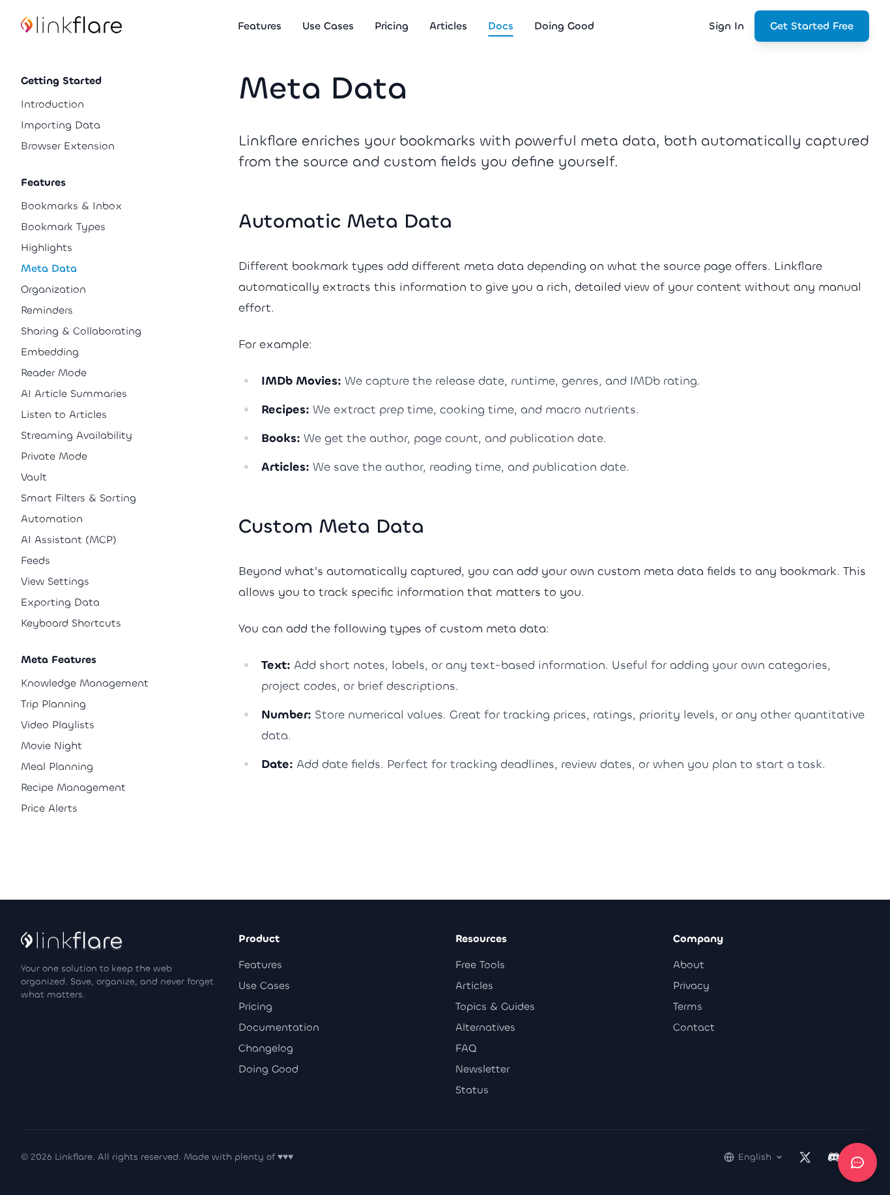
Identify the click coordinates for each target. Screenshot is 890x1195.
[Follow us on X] (805, 1157)
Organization (53, 289)
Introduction (52, 104)
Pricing (255, 1006)
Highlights (46, 247)
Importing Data (60, 125)
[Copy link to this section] (465, 223)
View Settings (55, 581)
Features (260, 964)
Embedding (50, 352)
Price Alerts (49, 808)
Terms (687, 1006)
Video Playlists (57, 724)
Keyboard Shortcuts (71, 623)
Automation (52, 518)
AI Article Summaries (74, 393)
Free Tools (480, 964)
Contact (694, 1027)
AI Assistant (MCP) (69, 539)
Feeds (35, 560)
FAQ (466, 1048)
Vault (34, 477)
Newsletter (482, 1069)
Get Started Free (812, 26)
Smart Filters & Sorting (78, 498)
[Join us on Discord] (833, 1157)
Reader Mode (54, 372)
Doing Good (268, 1069)
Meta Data (49, 268)
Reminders (47, 310)
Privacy (691, 985)
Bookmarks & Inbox (71, 206)
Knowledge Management (85, 683)
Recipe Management (73, 787)
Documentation (278, 1027)
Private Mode (54, 456)
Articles (474, 985)
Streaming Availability (76, 435)
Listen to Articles (64, 414)
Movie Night (51, 745)
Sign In (726, 26)
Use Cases (264, 985)
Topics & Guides (495, 1006)
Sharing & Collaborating (81, 331)
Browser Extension (68, 146)
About (688, 964)
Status (472, 1090)
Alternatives (485, 1027)
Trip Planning (53, 704)
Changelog (265, 1048)
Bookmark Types (63, 226)
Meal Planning (57, 766)
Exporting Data (60, 602)
